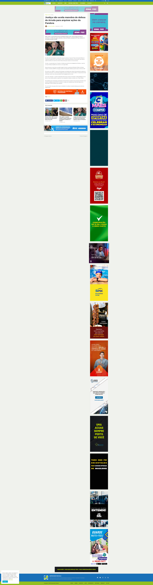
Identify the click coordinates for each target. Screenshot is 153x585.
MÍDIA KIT (103, 583)
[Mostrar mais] (68, 101)
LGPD (85, 583)
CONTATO (81, 583)
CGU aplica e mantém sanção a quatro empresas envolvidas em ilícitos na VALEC (65, 119)
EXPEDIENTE (90, 583)
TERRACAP (92, 0)
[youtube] (105, 1)
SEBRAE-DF (61, 0)
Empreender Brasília (55, 583)
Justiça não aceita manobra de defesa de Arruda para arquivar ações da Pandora (79, 118)
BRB (88, 0)
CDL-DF (65, 0)
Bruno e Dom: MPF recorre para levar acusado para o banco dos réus (51, 118)
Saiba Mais (10, 579)
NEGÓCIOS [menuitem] (60, 3)
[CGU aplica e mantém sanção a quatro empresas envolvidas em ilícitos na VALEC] (65, 112)
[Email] (66, 101)
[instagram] (103, 1)
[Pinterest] (64, 101)
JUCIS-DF (75, 0)
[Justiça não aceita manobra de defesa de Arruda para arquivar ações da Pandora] (79, 112)
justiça (52, 14)
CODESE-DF (70, 0)
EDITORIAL (97, 583)
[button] (104, 3)
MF (95, 0)
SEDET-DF (79, 0)
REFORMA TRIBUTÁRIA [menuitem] (73, 3)
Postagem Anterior (48, 136)
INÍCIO (72, 583)
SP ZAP (107, 583)
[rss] (108, 1)
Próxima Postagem (83, 136)
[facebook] (98, 578)
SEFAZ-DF (84, 0)
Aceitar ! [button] (5, 581)
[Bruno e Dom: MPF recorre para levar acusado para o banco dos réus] (51, 112)
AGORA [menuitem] (53, 3)
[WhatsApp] (61, 101)
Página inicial (47, 14)
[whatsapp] (105, 578)
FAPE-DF (52, 0)
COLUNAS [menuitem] (89, 3)
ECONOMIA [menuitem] (82, 3)
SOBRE (76, 583)
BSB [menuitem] (65, 3)
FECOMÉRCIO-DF (47, 0)
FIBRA (56, 0)
